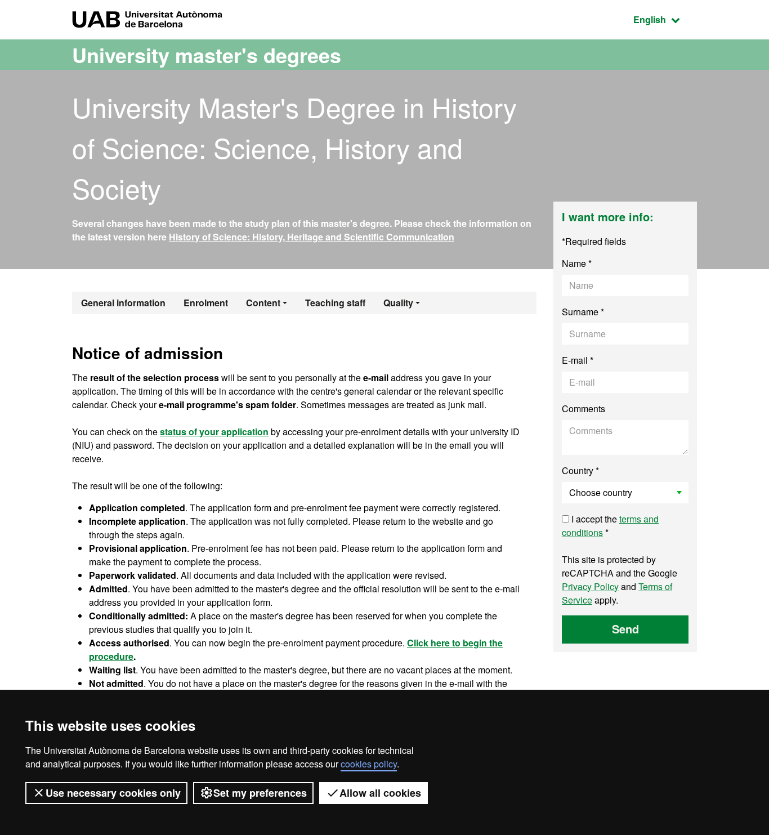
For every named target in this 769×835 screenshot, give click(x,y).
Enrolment (206, 302)
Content (263, 302)
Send (625, 628)
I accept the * (610, 525)
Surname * (583, 311)
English (665, 19)
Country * (580, 470)
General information (123, 302)
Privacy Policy (590, 586)
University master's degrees (206, 54)
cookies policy (369, 763)
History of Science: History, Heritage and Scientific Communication (311, 236)
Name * (577, 263)
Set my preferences (260, 792)
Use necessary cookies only (113, 792)
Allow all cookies (380, 792)
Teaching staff (335, 302)
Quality (398, 302)
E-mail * (577, 360)
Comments (583, 408)
